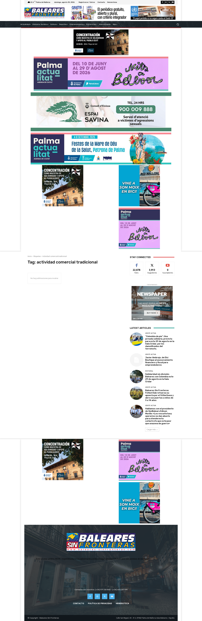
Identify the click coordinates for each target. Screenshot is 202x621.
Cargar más (151, 429)
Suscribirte (168, 264)
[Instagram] (166, 2)
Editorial (149, 371)
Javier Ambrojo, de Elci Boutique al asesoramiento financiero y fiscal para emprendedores (159, 361)
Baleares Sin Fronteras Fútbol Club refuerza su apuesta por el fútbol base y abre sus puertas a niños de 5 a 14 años (159, 395)
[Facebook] (162, 2)
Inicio (30, 256)
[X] (169, 2)
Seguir (152, 264)
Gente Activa (150, 333)
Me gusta (136, 264)
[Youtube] (172, 2)
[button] (178, 24)
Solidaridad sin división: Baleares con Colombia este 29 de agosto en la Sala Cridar (159, 378)
